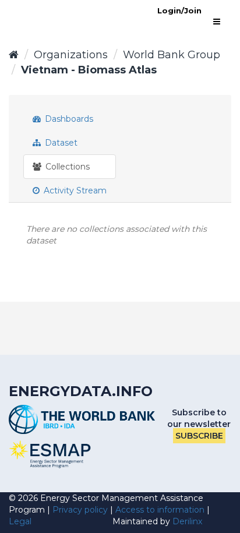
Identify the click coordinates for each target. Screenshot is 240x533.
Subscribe (199, 435)
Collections (66, 166)
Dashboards (68, 119)
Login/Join (179, 10)
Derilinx (187, 521)
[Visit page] (50, 454)
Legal (20, 521)
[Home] (14, 54)
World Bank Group (171, 54)
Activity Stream (74, 190)
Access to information (159, 509)
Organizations (71, 54)
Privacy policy (80, 509)
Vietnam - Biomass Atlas (89, 69)
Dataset (60, 142)
